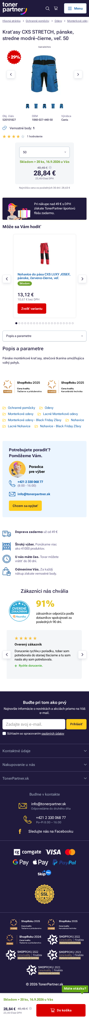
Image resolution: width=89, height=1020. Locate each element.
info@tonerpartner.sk (34, 494)
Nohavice (77, 420)
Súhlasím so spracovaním (35, 733)
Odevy (58, 21)
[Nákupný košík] (56, 8)
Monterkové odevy (20, 414)
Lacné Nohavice (19, 426)
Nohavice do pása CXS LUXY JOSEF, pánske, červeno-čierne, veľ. (44, 276)
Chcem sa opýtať (25, 506)
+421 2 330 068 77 (30, 482)
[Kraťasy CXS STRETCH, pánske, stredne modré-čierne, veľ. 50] (44, 98)
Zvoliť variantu (32, 308)
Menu (78, 8)
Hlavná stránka (11, 21)
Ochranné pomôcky (37, 21)
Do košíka (64, 1010)
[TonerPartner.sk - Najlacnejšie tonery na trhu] (14, 8)
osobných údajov (53, 733)
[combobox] (44, 152)
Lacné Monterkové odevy (60, 414)
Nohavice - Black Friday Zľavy (60, 426)
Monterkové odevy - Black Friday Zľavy (34, 420)
